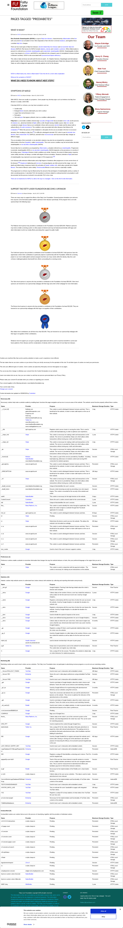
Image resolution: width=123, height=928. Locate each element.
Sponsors (19, 193)
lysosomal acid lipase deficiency (51, 55)
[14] (19, 162)
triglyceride (50, 120)
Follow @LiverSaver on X (87, 902)
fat (21, 40)
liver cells (66, 120)
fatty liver (19, 43)
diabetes (42, 49)
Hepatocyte (23, 163)
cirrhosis (27, 53)
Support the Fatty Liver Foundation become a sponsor (38, 189)
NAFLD (19, 95)
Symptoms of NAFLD (20, 91)
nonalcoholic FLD (24, 134)
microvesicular (49, 134)
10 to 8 (27, 862)
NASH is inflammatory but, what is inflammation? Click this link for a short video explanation (37, 73)
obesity (48, 49)
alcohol (57, 125)
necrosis (38, 163)
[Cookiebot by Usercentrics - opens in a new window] (12, 924)
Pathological (25, 152)
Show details (28, 924)
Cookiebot (32, 393)
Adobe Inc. (28, 646)
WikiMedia (28, 884)
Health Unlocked (30, 640)
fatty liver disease (47, 38)
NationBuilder (29, 459)
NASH (18, 34)
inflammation (66, 38)
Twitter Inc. (28, 420)
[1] (18, 129)
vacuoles (42, 120)
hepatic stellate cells (51, 165)
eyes (21, 117)
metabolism (14, 130)
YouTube (28, 671)
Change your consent (6, 389)
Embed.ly (28, 674)
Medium (27, 456)
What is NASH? (18, 30)
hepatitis (27, 142)
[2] (33, 132)
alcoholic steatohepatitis (33, 51)
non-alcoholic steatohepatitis (29, 144)
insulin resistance (26, 127)
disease (25, 125)
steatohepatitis (39, 142)
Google (27, 549)
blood (21, 111)
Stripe (27, 434)
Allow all (103, 911)
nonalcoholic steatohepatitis (51, 51)
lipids (34, 123)
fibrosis (13, 167)
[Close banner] (120, 909)
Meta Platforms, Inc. (31, 505)
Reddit (27, 705)
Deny (103, 916)
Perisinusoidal (41, 167)
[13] (54, 156)
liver (75, 38)
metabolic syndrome (59, 49)
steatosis (62, 40)
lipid (70, 154)
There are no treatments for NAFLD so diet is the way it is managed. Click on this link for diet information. (41, 178)
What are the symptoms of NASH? (21, 77)
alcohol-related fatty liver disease (48, 47)
